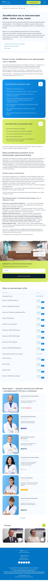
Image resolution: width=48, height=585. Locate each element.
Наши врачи (7, 48)
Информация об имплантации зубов (31, 6)
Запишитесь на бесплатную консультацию (14, 43)
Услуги (14, 6)
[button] (39, 525)
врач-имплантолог (19, 75)
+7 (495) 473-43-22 (24, 555)
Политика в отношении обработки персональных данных (24, 570)
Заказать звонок (34, 2)
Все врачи (23, 518)
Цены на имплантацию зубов (11, 46)
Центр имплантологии (6, 6)
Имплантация (19, 6)
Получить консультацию (24, 276)
